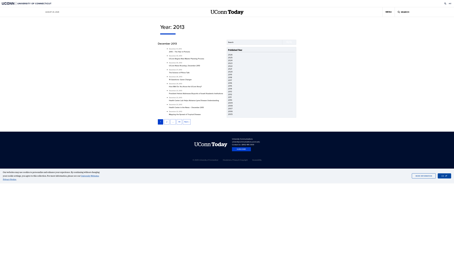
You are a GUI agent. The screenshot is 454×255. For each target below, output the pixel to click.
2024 (230, 60)
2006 (230, 111)
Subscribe (241, 149)
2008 (230, 105)
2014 (230, 88)
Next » (186, 121)
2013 (230, 91)
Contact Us (236, 144)
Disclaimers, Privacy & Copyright (235, 160)
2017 (230, 80)
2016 (230, 83)
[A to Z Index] (450, 3)
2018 (230, 77)
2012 (230, 94)
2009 (230, 103)
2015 (230, 86)
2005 (230, 114)
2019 (230, 74)
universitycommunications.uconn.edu (246, 141)
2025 (230, 57)
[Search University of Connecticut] (445, 3)
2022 (230, 66)
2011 (229, 97)
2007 (230, 108)
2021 (230, 69)
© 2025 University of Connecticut (205, 160)
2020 (230, 71)
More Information (424, 176)
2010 (230, 100)
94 (179, 121)
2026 (230, 54)
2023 (230, 63)
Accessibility (257, 160)
